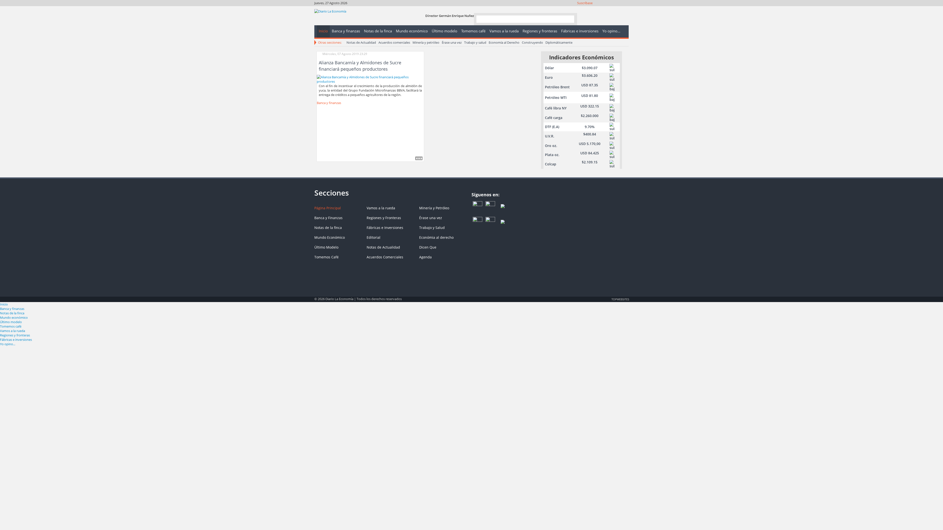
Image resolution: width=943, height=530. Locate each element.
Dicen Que (427, 247)
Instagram (605, 9)
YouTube (612, 9)
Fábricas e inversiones (16, 339)
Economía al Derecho (504, 42)
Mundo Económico (329, 237)
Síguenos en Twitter (599, 9)
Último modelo (11, 322)
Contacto (625, 9)
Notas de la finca (328, 227)
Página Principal (327, 208)
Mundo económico (14, 317)
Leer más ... (419, 158)
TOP (620, 299)
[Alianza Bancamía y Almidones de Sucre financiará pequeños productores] (370, 79)
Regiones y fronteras (15, 335)
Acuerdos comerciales (394, 42)
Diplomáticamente (558, 42)
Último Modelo (326, 247)
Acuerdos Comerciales (385, 257)
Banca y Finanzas (328, 217)
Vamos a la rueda (381, 208)
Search (568, 19)
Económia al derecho (436, 237)
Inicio (4, 304)
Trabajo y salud (475, 42)
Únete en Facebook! (592, 9)
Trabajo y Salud (432, 227)
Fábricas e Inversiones (385, 227)
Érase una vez (452, 42)
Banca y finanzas (329, 103)
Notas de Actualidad (361, 42)
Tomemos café (10, 326)
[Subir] (471, 296)
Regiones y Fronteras (384, 217)
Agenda (425, 257)
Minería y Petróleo (434, 208)
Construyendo (532, 42)
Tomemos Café (326, 257)
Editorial (373, 237)
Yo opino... (7, 344)
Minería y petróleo (426, 42)
